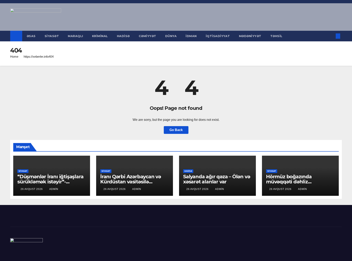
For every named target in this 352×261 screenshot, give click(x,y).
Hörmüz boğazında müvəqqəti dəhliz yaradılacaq (289, 182)
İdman (191, 36)
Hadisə (123, 36)
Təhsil (276, 36)
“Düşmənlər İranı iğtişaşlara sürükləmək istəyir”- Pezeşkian (50, 182)
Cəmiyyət (147, 36)
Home (14, 56)
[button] (331, 36)
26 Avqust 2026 (32, 189)
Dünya (171, 36)
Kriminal (100, 36)
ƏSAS (31, 36)
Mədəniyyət (250, 36)
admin (53, 189)
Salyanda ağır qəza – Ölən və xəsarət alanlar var (216, 179)
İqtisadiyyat (218, 36)
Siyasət (52, 36)
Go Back (176, 130)
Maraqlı (75, 36)
